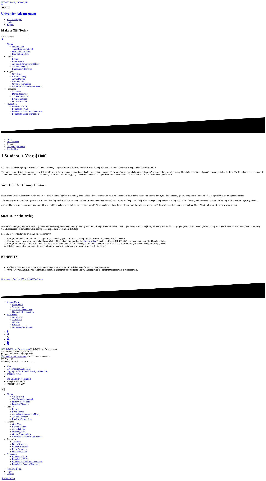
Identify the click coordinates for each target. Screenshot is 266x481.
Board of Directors (20, 54)
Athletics (16, 322)
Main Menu (12, 314)
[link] (7, 331)
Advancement (13, 141)
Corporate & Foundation (23, 312)
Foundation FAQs (20, 109)
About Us (16, 91)
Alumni (10, 44)
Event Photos (18, 61)
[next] (2, 39)
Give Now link (89, 241)
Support (10, 24)
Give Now (16, 74)
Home (9, 139)
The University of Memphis (19, 379)
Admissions (17, 317)
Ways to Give (18, 307)
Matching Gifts (18, 81)
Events (15, 59)
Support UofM (13, 302)
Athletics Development (22, 309)
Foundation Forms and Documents (27, 111)
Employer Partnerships (22, 69)
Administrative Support (22, 327)
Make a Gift (17, 304)
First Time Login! (14, 19)
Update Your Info (19, 101)
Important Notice (14, 374)
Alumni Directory (20, 66)
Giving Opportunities (21, 84)
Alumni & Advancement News (25, 64)
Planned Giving (19, 76)
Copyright (27, 371)
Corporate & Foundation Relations (27, 86)
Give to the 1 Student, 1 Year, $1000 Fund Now (22, 279)
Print (9, 366)
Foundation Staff (19, 106)
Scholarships (12, 149)
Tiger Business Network (22, 49)
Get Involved (18, 46)
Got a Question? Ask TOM (18, 369)
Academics (17, 319)
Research (16, 324)
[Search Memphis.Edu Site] (2, 5)
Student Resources (20, 96)
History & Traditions (21, 51)
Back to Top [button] (9, 478)
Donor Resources (19, 94)
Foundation (12, 104)
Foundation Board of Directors (25, 114)
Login (9, 22)
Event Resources (19, 99)
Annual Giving (18, 79)
